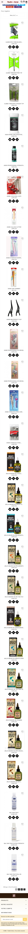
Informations (6, 912)
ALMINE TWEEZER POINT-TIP (14, 73)
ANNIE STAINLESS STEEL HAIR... (14, 412)
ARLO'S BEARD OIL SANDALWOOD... (14, 627)
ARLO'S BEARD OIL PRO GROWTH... (14, 535)
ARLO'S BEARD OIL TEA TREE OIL (14, 689)
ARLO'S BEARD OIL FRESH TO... (14, 504)
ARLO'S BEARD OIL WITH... (14, 781)
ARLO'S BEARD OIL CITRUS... (14, 473)
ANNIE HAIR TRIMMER (14, 288)
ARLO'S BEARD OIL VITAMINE (14, 720)
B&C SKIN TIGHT (14, 812)
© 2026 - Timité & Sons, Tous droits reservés (14, 930)
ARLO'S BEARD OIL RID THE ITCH (14, 596)
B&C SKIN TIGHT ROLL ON (14, 874)
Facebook (14, 895)
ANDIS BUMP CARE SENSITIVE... (14, 134)
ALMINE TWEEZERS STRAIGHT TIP (14, 103)
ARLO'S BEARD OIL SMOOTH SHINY (14, 658)
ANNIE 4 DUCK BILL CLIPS (14, 196)
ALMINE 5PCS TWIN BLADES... (14, 42)
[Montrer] (13, 47)
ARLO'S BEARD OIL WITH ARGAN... (14, 751)
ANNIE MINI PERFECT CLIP (14, 319)
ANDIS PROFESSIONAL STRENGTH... (14, 165)
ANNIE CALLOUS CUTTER (14, 227)
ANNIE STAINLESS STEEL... (14, 442)
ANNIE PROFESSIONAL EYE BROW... (14, 350)
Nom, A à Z (14, 15)
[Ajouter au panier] (10, 47)
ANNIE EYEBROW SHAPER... (14, 257)
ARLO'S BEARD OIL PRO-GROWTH (14, 566)
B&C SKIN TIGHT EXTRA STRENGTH (14, 843)
